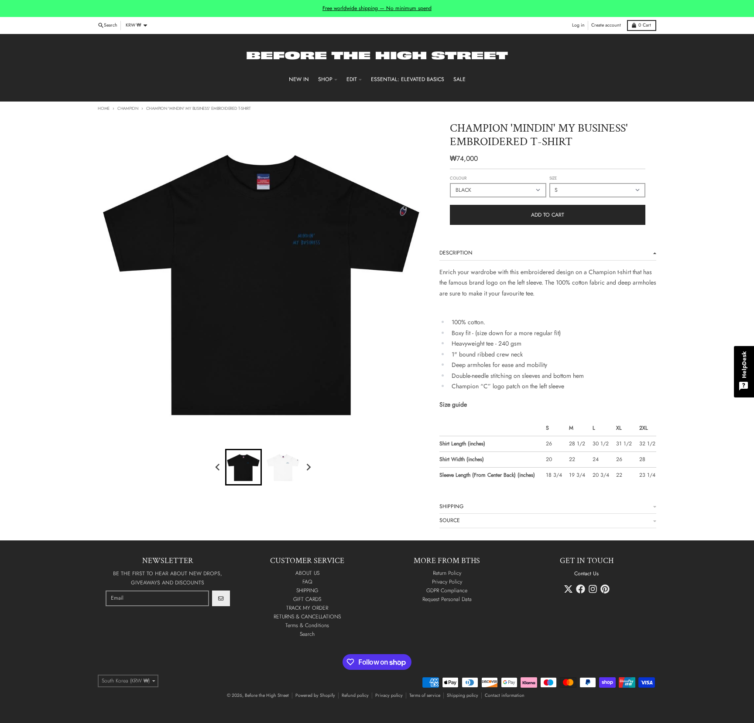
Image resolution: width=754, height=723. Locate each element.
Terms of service (424, 695)
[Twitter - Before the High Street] (568, 589)
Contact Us (586, 573)
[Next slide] (308, 467)
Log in (578, 25)
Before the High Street (267, 695)
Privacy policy (389, 695)
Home (104, 108)
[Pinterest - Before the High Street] (605, 589)
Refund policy (355, 695)
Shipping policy (462, 695)
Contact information (504, 695)
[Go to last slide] (218, 467)
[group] (243, 467)
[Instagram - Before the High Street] (592, 589)
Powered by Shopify (315, 695)
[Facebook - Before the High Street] (580, 589)
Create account (606, 25)
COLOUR (458, 178)
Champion (127, 108)
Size (553, 178)
